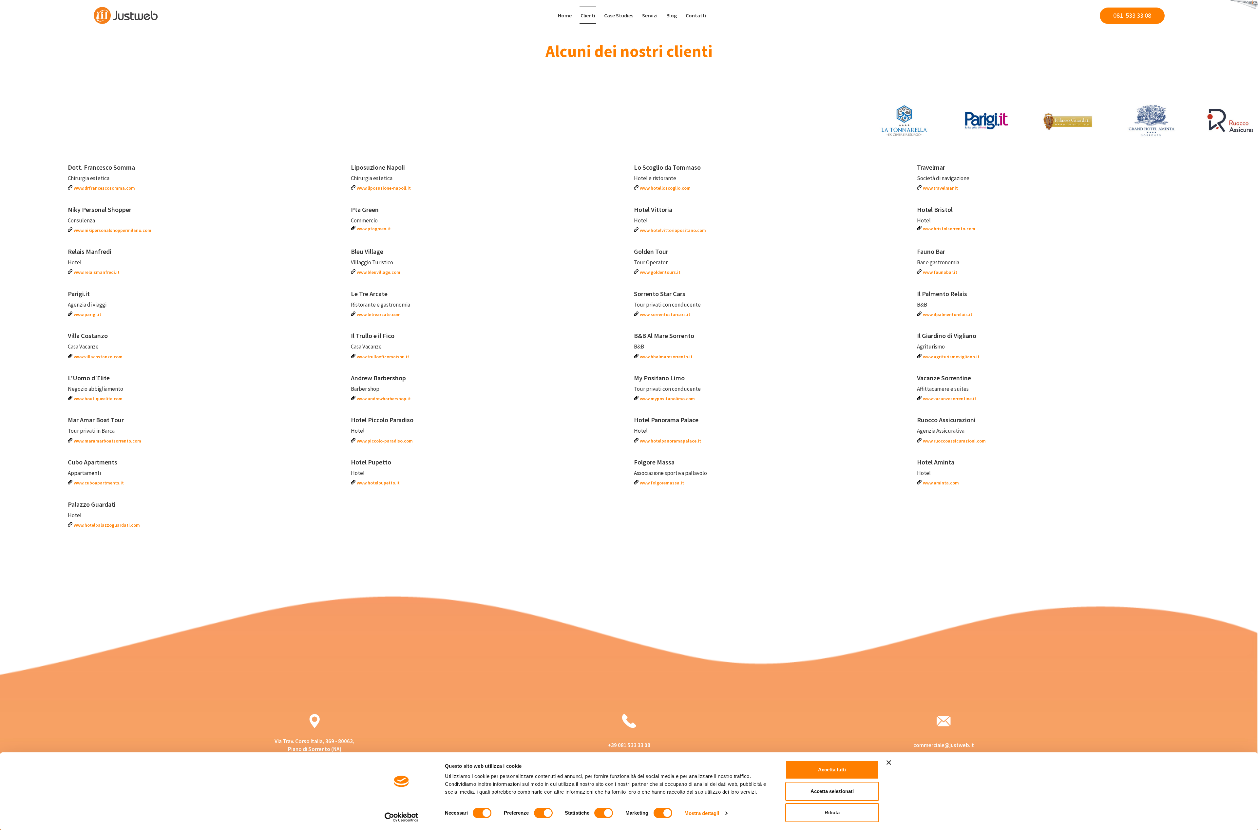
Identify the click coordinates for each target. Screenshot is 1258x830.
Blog (671, 15)
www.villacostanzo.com (98, 357)
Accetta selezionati (832, 791)
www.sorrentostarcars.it (665, 314)
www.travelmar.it (940, 188)
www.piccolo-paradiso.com (385, 441)
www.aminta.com (941, 483)
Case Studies (618, 15)
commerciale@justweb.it (943, 745)
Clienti (588, 15)
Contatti (696, 15)
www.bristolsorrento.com (949, 229)
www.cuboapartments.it (99, 483)
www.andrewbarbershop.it (384, 399)
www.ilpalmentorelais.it (947, 314)
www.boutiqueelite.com (98, 399)
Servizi (650, 15)
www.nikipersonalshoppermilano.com (112, 230)
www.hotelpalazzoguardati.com (107, 525)
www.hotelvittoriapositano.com (673, 230)
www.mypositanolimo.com (667, 399)
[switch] (543, 813)
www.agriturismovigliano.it (951, 357)
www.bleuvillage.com (378, 272)
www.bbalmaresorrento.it (666, 357)
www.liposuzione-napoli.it (384, 188)
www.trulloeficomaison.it (383, 357)
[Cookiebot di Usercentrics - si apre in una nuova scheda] (401, 817)
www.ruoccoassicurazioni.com (954, 441)
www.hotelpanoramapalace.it (670, 441)
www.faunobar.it (940, 272)
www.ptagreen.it (374, 229)
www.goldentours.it (660, 272)
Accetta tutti (832, 769)
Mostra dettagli (701, 813)
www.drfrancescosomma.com (104, 188)
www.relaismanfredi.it (97, 272)
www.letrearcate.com (379, 314)
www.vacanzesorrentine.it (949, 399)
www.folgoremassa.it (662, 483)
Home (565, 15)
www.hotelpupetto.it (378, 483)
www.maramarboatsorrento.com (107, 441)
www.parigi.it (87, 314)
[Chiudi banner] (888, 762)
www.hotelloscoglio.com (665, 188)
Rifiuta (832, 812)
